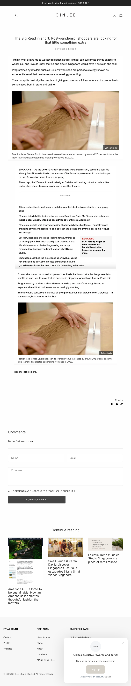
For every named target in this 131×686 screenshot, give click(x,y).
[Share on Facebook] (112, 403)
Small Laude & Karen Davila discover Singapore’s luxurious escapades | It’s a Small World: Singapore (64, 568)
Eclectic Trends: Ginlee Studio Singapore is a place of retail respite (104, 558)
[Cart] (121, 15)
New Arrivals (43, 637)
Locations (42, 654)
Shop (39, 643)
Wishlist (7, 648)
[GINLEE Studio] (66, 15)
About (40, 648)
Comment (17, 470)
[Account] (114, 15)
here (33, 371)
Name (14, 457)
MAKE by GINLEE (46, 660)
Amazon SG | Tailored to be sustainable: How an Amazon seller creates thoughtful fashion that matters (25, 596)
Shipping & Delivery (80, 637)
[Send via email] (116, 403)
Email (73, 457)
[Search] (16, 15)
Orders (7, 637)
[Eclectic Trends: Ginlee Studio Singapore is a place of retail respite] (105, 544)
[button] (121, 403)
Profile (6, 643)
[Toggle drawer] (10, 15)
